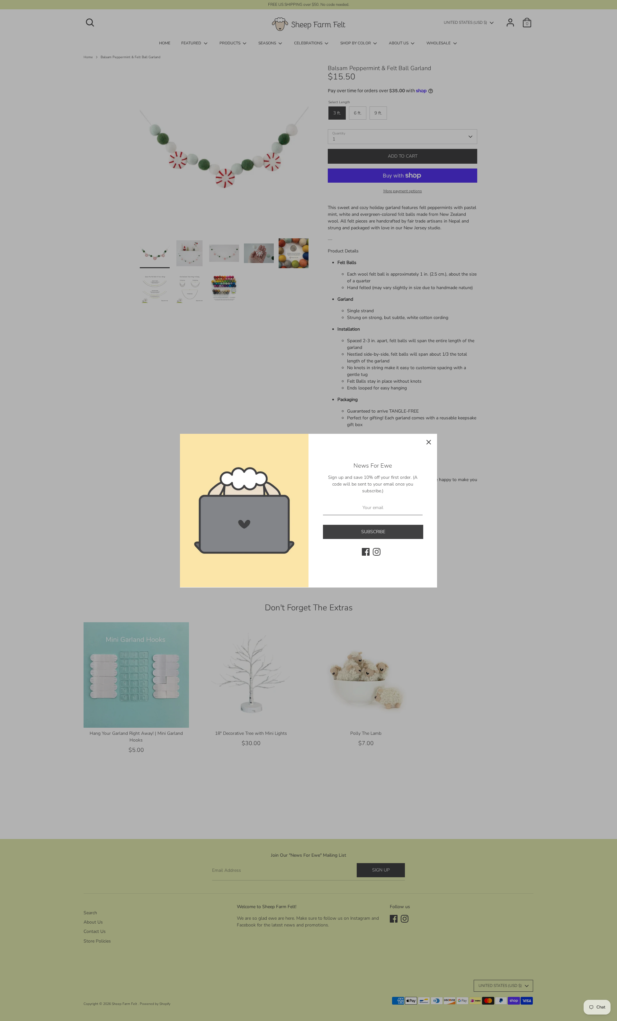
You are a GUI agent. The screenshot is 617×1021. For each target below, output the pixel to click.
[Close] (429, 442)
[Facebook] (366, 552)
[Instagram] (376, 552)
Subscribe (373, 532)
